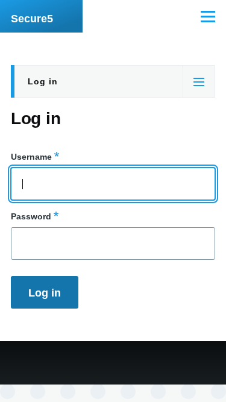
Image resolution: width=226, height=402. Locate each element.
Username (31, 157)
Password (31, 216)
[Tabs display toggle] (199, 81)
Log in (43, 81)
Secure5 (32, 19)
